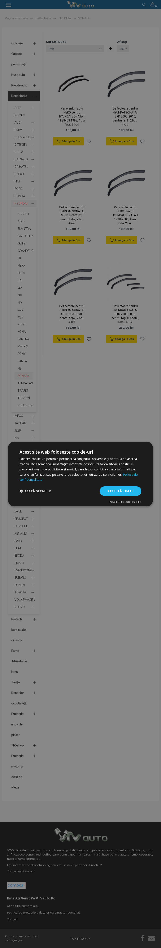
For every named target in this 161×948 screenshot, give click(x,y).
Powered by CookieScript (125, 501)
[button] (35, 491)
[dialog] (80, 474)
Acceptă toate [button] (120, 491)
